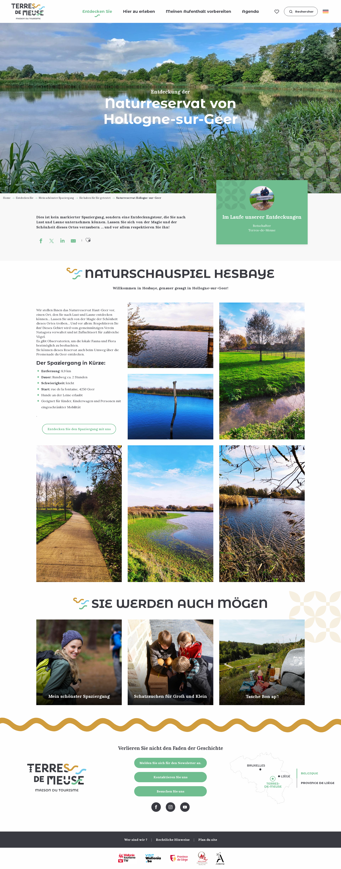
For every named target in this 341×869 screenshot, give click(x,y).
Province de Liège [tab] (317, 783)
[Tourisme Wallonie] (127, 858)
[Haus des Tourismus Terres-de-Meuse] (28, 11)
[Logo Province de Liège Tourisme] (179, 858)
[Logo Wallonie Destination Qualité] (202, 858)
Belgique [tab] (309, 773)
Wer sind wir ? (135, 839)
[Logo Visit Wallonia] (153, 858)
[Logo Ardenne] (220, 858)
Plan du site (207, 839)
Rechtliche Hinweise (173, 839)
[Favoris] (276, 11)
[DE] (327, 11)
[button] (301, 11)
